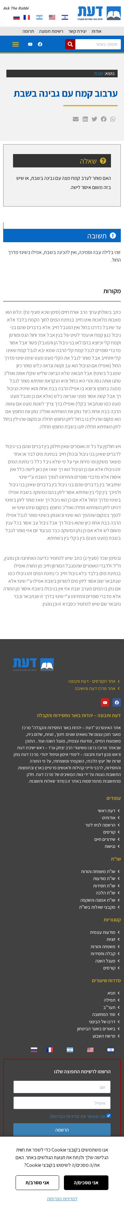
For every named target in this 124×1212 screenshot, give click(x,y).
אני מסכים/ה (86, 1182)
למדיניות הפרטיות (62, 1198)
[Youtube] (30, 44)
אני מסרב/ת (37, 1182)
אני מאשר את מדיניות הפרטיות (78, 1116)
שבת (98, 73)
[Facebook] (40, 44)
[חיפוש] (70, 44)
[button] (15, 44)
